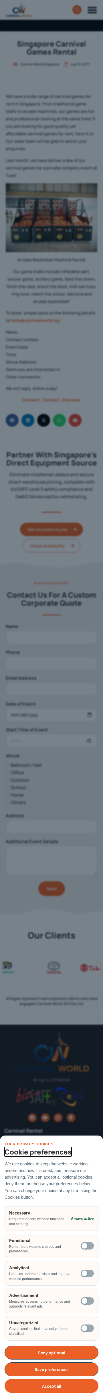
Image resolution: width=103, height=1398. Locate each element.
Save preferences (52, 1369)
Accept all (51, 1386)
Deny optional (51, 1352)
